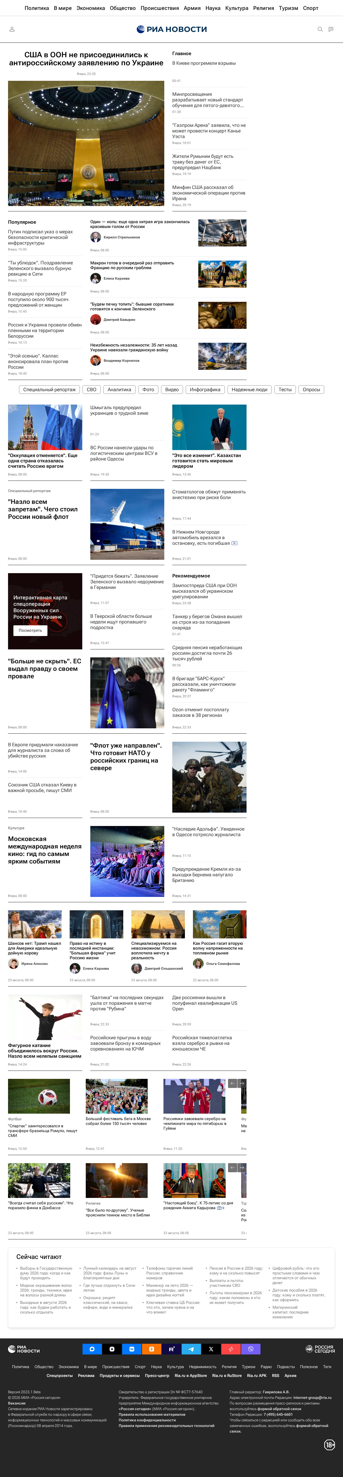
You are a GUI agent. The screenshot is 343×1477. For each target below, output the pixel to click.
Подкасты (286, 1366)
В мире (90, 1366)
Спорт (140, 1366)
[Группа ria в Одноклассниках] (151, 1349)
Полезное (309, 1366)
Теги (327, 1366)
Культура (16, 828)
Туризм (248, 1366)
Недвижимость (203, 1366)
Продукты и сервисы (120, 1375)
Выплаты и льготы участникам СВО (226, 1283)
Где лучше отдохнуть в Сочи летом (109, 1288)
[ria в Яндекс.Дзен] (112, 1349)
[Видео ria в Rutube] (171, 1349)
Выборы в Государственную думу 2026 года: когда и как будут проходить (46, 1273)
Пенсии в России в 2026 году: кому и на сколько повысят (236, 1271)
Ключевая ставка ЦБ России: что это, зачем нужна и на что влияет (173, 1307)
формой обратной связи (279, 1409)
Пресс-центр (157, 1375)
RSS (275, 1375)
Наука (156, 1366)
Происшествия (115, 1366)
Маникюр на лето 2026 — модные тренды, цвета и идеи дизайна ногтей (169, 1290)
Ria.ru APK (257, 1375)
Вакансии (16, 1403)
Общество (44, 1366)
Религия (93, 1203)
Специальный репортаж (29, 491)
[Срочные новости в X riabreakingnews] (231, 1349)
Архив (290, 1375)
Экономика (69, 1366)
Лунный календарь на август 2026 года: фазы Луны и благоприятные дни (109, 1273)
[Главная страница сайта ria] (171, 29)
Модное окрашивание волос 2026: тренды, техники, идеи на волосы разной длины (46, 1290)
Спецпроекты (60, 1375)
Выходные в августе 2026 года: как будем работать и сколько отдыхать (45, 1307)
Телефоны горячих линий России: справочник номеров (169, 1273)
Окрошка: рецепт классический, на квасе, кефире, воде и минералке (108, 1302)
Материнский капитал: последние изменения (291, 1312)
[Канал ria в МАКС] (92, 1349)
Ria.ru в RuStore (227, 1375)
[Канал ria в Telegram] (191, 1349)
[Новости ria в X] (211, 1349)
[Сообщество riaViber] (250, 1349)
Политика (20, 1366)
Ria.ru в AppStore (191, 1375)
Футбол (14, 1119)
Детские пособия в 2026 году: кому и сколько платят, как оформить (299, 1295)
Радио (266, 1366)
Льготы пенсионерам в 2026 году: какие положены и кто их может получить (236, 1298)
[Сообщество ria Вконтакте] (131, 1349)
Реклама (86, 1375)
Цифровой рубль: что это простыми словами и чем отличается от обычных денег (296, 1275)
